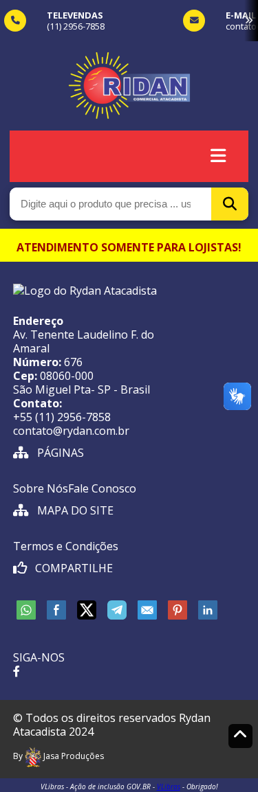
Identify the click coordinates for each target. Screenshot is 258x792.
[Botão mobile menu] (218, 156)
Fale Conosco (102, 488)
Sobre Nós (40, 488)
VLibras (168, 786)
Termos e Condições (65, 546)
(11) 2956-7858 (76, 26)
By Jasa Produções (58, 756)
